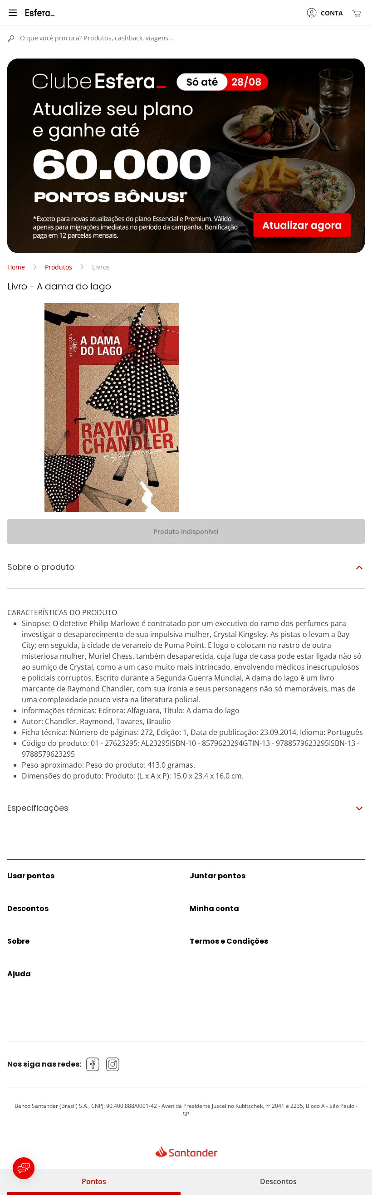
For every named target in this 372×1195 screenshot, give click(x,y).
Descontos (278, 1181)
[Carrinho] (358, 13)
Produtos (58, 267)
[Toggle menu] (12, 12)
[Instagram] (113, 1064)
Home (16, 267)
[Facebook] (93, 1064)
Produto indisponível (186, 531)
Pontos (94, 1181)
